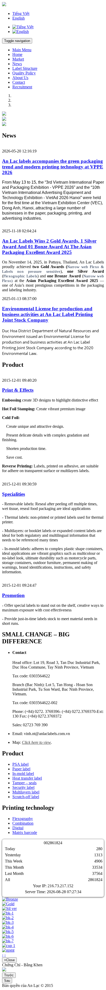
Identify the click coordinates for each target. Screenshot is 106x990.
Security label (23, 787)
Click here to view (36, 742)
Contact (18, 82)
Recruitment (22, 87)
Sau (7, 981)
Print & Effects (17, 390)
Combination (22, 823)
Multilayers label (25, 792)
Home (17, 54)
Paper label (21, 769)
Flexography (22, 818)
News (17, 64)
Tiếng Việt (20, 13)
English (18, 18)
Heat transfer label (27, 778)
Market (18, 59)
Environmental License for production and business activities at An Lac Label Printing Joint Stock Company (47, 314)
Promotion (13, 595)
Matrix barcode (24, 832)
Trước (9, 975)
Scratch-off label (25, 797)
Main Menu (21, 50)
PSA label (20, 764)
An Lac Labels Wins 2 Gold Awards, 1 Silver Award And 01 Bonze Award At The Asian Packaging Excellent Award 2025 (49, 246)
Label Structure (24, 68)
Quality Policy (24, 73)
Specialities (13, 494)
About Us (20, 77)
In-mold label (23, 773)
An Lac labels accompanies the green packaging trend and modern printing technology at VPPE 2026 (52, 166)
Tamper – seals (24, 783)
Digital (17, 828)
